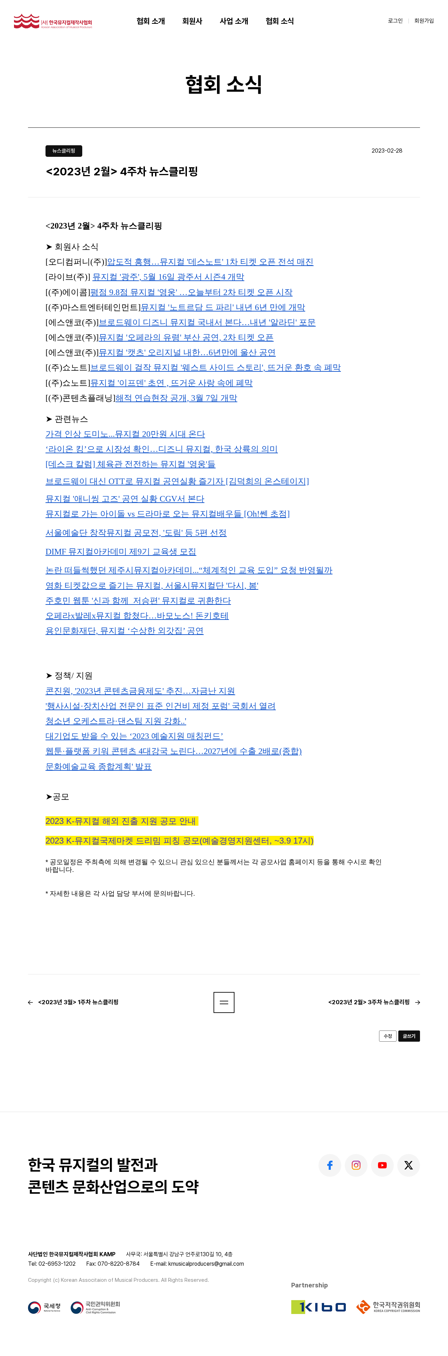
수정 (388, 1036)
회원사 (192, 21)
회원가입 (424, 21)
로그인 (395, 21)
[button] (224, 1002)
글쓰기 (409, 1036)
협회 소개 (150, 21)
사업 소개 (234, 21)
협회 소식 (280, 21)
